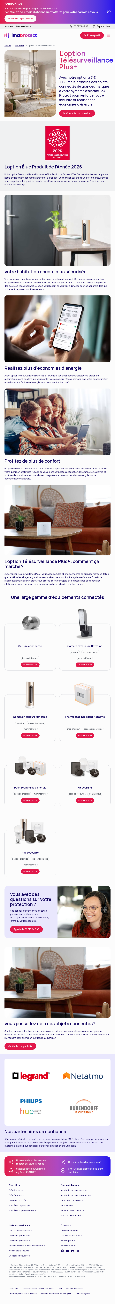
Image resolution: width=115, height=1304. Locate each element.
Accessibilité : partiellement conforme (38, 1288)
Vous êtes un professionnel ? (22, 1210)
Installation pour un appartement (76, 1195)
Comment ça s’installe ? (20, 1235)
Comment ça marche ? (19, 1240)
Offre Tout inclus (16, 1195)
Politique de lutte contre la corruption (56, 1293)
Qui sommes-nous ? (70, 1230)
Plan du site (13, 1288)
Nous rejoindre (68, 1240)
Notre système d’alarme (72, 1200)
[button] (92, 35)
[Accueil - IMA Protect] (20, 35)
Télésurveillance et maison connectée (27, 1245)
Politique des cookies (74, 1288)
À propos (66, 1225)
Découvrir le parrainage (20, 18)
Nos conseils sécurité (19, 1250)
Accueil (7, 45)
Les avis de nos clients (71, 1235)
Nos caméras (67, 1205)
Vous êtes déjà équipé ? (20, 1205)
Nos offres (19, 45)
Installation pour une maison (74, 1190)
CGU (60, 1288)
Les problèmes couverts (20, 1230)
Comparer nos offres (18, 1200)
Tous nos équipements (72, 1215)
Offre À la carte (16, 1190)
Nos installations (70, 1185)
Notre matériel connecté (72, 1210)
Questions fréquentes (19, 1255)
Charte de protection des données (23, 1293)
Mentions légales (83, 1293)
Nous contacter (68, 1245)
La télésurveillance (19, 1225)
